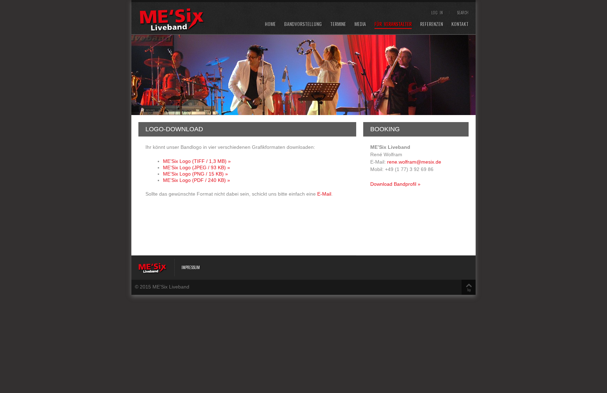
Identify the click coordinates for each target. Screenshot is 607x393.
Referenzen (431, 24)
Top (469, 289)
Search (463, 12)
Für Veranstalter (393, 24)
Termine (338, 24)
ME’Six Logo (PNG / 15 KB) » (195, 174)
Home (270, 24)
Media (360, 24)
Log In (437, 12)
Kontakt (460, 24)
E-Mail (324, 194)
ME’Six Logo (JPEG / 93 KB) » (196, 167)
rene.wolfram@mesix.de (414, 162)
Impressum (191, 267)
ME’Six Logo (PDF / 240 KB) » (196, 180)
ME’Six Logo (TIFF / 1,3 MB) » (197, 161)
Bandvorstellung (303, 24)
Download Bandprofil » (395, 184)
